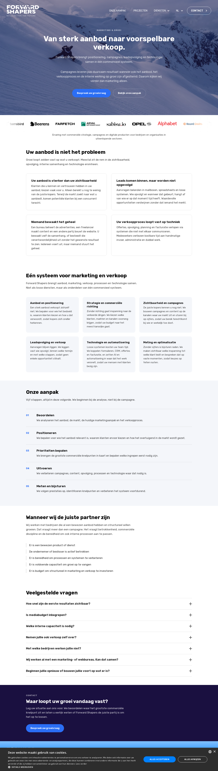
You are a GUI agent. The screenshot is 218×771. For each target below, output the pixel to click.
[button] (162, 11)
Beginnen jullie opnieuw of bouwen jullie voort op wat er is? (68, 671)
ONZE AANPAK (117, 10)
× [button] (214, 751)
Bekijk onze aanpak (129, 93)
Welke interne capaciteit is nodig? (50, 626)
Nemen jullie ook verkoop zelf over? (51, 637)
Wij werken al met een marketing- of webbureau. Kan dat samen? (72, 659)
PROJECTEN (140, 10)
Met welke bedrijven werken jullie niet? (53, 648)
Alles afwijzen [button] (192, 759)
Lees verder (81, 763)
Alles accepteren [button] (159, 759)
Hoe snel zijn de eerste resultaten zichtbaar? (58, 603)
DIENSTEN (160, 10)
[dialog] (109, 759)
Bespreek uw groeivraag (91, 93)
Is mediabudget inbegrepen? (46, 615)
